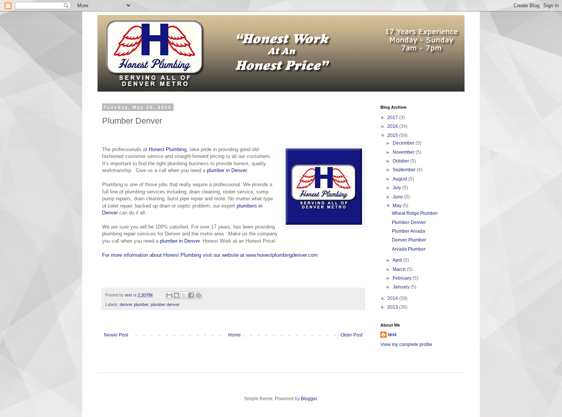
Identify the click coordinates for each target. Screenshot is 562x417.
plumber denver (165, 304)
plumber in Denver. (227, 170)
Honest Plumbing (168, 149)
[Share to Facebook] (191, 295)
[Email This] (169, 295)
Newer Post (116, 335)
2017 (393, 117)
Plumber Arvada (408, 231)
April (398, 260)
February (403, 278)
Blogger (309, 398)
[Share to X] (184, 295)
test (392, 334)
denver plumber (134, 304)
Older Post (351, 335)
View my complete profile (406, 344)
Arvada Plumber (409, 249)
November (404, 152)
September (405, 169)
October (401, 161)
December (404, 143)
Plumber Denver (409, 222)
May (398, 205)
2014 (393, 298)
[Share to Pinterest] (198, 295)
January (402, 287)
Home (234, 335)
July (397, 187)
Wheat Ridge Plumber (415, 213)
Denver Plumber (409, 240)
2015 (393, 135)
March (400, 269)
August (400, 179)
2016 (393, 126)
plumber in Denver (180, 241)
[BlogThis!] (176, 295)
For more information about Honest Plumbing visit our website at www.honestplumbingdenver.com (210, 255)
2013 (393, 307)
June (398, 197)
